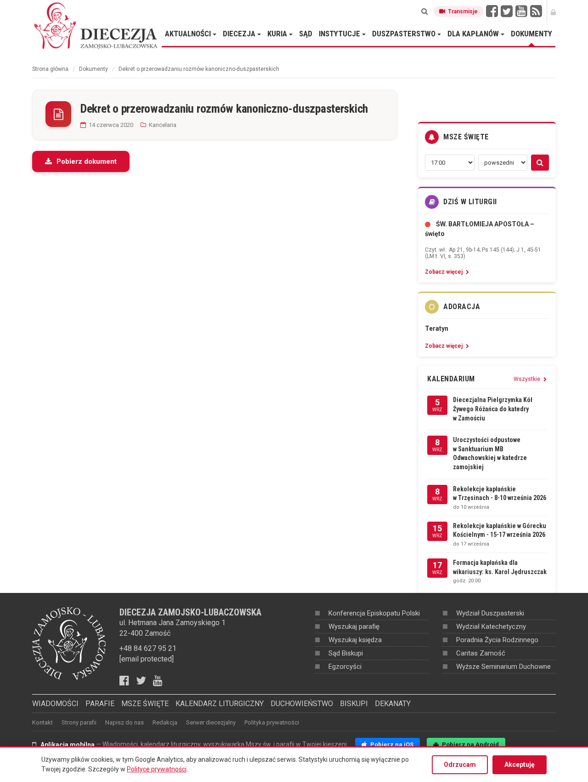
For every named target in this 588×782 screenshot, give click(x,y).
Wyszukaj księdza (355, 640)
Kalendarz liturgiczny (219, 703)
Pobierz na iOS (391, 744)
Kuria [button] (278, 33)
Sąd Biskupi (345, 653)
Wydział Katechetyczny (491, 626)
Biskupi (354, 703)
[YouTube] (521, 11)
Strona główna (50, 69)
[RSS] (536, 11)
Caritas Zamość (480, 653)
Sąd (305, 33)
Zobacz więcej (444, 272)
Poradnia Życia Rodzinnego (497, 640)
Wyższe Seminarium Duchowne (503, 666)
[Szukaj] (424, 11)
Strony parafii (79, 722)
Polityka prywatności (271, 722)
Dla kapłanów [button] (474, 33)
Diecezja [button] (240, 33)
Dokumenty (531, 33)
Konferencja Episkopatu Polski (374, 613)
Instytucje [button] (340, 33)
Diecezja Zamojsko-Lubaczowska (96, 25)
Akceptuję (519, 764)
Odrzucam (460, 764)
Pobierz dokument (87, 161)
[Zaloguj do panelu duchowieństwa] (553, 11)
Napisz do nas (124, 722)
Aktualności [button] (189, 33)
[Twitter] (507, 11)
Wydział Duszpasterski (490, 613)
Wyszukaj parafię (353, 626)
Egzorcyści (345, 666)
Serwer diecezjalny (211, 722)
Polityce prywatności (157, 769)
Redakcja (165, 722)
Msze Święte (145, 703)
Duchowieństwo (302, 703)
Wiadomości (55, 703)
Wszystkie (528, 379)
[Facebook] (492, 11)
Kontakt (42, 722)
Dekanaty (393, 703)
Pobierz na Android (470, 744)
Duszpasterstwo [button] (404, 33)
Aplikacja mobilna (67, 744)
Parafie (99, 703)
